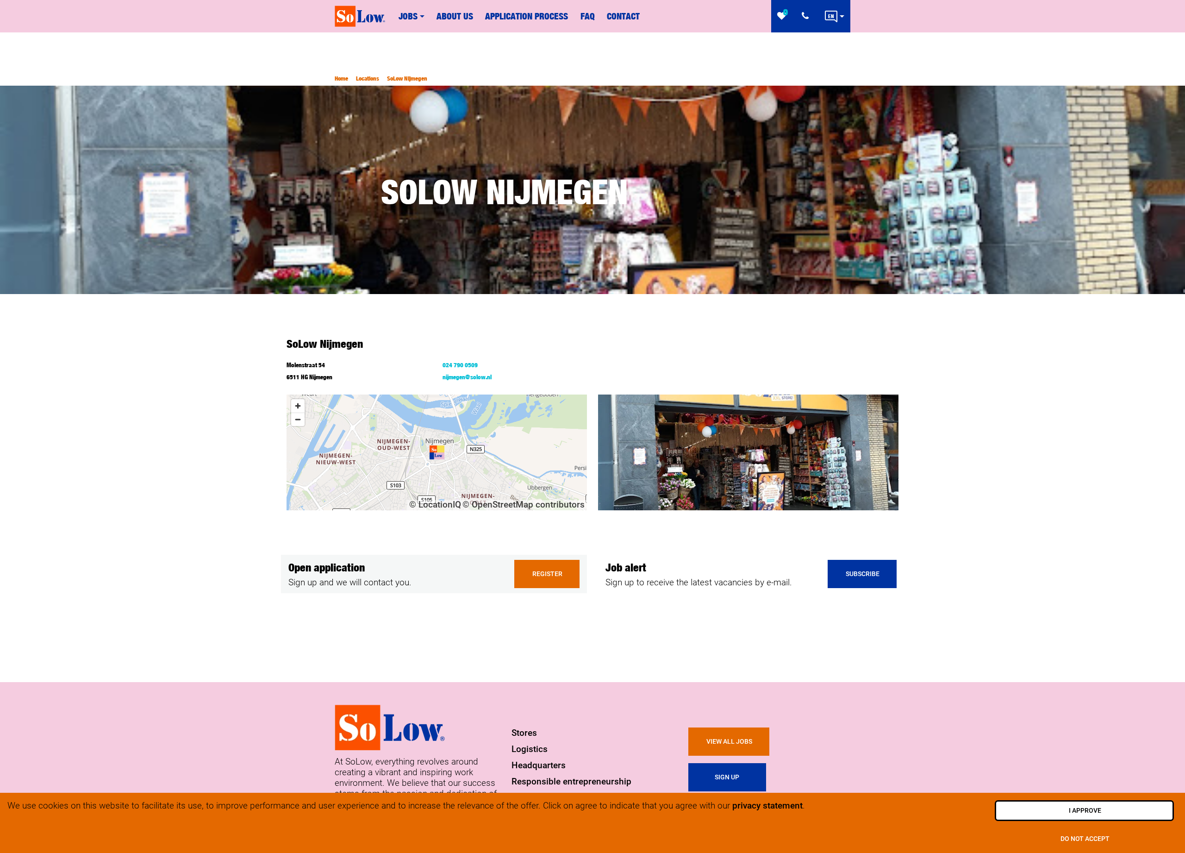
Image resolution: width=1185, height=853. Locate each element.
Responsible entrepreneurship (571, 781)
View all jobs (729, 742)
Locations (367, 78)
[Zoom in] (298, 406)
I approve (1085, 811)
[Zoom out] (298, 419)
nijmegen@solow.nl (467, 377)
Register (547, 574)
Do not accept (1085, 839)
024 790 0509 (460, 365)
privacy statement (767, 805)
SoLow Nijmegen (407, 78)
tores (527, 733)
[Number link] (807, 16)
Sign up (727, 777)
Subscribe (862, 574)
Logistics (529, 749)
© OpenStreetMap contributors (523, 504)
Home (341, 78)
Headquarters (538, 765)
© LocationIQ (435, 504)
